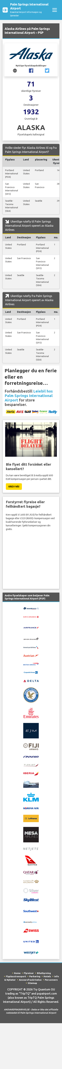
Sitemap (32, 983)
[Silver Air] (31, 890)
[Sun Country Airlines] (31, 922)
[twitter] (47, 70)
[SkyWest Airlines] (31, 899)
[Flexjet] (31, 765)
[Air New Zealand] (31, 638)
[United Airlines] (31, 941)
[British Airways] (31, 663)
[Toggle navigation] (54, 10)
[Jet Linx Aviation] (31, 783)
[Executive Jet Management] (31, 730)
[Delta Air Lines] (31, 680)
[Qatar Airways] (31, 872)
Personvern (51, 980)
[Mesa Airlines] (31, 834)
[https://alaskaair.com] (15, 70)
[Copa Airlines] (31, 672)
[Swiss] (31, 930)
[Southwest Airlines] (31, 910)
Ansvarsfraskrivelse (30, 980)
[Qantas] (31, 860)
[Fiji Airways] (31, 746)
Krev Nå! (13, 486)
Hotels (47, 976)
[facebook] (31, 70)
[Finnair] (31, 756)
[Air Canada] (31, 616)
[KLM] (31, 797)
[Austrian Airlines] (31, 655)
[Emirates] (31, 712)
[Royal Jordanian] (31, 881)
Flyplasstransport (16, 976)
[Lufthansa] (31, 818)
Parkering (34, 976)
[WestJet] (31, 952)
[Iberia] (31, 773)
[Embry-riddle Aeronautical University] (31, 694)
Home (17, 973)
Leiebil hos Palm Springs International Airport (29, 395)
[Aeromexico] (31, 608)
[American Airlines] (31, 647)
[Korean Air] (31, 808)
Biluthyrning (44, 973)
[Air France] (31, 627)
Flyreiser (29, 973)
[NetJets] (31, 849)
